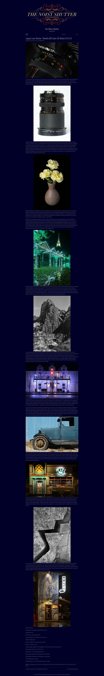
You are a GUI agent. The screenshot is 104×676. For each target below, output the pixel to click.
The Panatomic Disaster (72, 669)
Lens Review (55, 664)
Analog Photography (30, 664)
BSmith (42, 40)
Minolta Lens (73, 664)
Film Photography (44, 664)
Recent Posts (50, 674)
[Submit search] (77, 34)
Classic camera (37, 664)
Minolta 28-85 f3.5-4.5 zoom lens (64, 664)
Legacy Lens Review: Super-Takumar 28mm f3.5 (36, 669)
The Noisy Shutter (52, 29)
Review (27, 665)
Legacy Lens (50, 664)
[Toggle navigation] (27, 34)
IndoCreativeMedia (66, 674)
